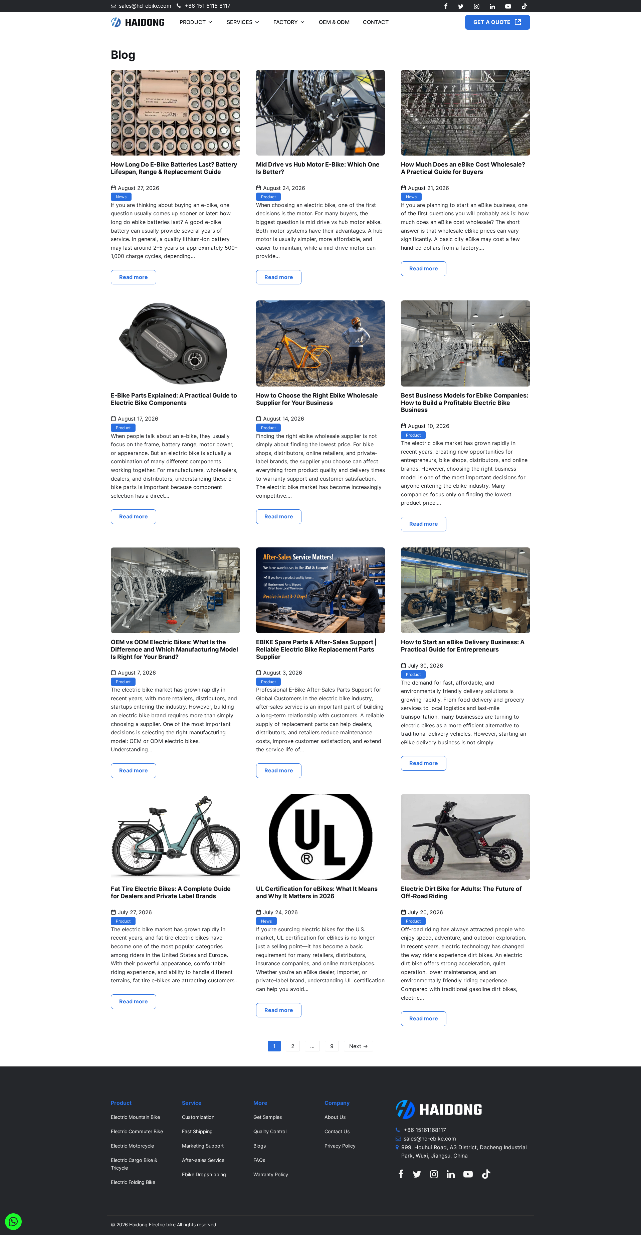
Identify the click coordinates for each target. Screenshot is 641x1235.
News (121, 196)
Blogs (259, 1146)
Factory (285, 22)
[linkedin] (492, 7)
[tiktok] (524, 7)
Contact (376, 22)
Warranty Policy (270, 1174)
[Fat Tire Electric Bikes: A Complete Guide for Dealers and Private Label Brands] (175, 836)
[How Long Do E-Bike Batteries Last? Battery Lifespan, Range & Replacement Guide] (175, 112)
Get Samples (267, 1117)
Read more (133, 277)
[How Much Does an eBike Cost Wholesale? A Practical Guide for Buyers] (465, 112)
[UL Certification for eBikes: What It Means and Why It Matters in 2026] (320, 836)
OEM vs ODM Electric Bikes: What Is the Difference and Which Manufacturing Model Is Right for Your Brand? (174, 649)
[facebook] (445, 7)
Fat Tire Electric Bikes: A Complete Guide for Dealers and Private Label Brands (171, 892)
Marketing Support (203, 1146)
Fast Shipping (197, 1131)
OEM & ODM (334, 22)
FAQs (259, 1160)
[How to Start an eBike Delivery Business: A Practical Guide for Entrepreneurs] (465, 589)
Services (239, 22)
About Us (335, 1117)
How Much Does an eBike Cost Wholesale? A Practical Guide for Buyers (463, 168)
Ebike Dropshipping (204, 1174)
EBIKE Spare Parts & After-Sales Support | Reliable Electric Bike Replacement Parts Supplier (316, 649)
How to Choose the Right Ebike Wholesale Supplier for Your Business (317, 399)
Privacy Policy (340, 1146)
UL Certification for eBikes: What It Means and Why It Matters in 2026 (317, 892)
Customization (198, 1117)
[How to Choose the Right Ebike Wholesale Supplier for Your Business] (320, 343)
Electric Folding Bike (133, 1182)
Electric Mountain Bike (135, 1117)
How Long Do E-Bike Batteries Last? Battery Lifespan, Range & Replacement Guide (174, 168)
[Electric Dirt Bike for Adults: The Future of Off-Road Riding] (465, 836)
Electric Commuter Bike (137, 1131)
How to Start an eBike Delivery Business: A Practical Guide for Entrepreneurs (462, 646)
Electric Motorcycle (132, 1146)
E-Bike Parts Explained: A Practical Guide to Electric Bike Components (174, 399)
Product (193, 22)
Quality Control (269, 1131)
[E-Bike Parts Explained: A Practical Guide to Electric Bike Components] (175, 343)
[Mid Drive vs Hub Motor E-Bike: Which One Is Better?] (320, 112)
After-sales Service (203, 1160)
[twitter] (460, 7)
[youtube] (508, 7)
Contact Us (337, 1131)
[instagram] (476, 7)
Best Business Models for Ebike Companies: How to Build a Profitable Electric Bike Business (464, 402)
